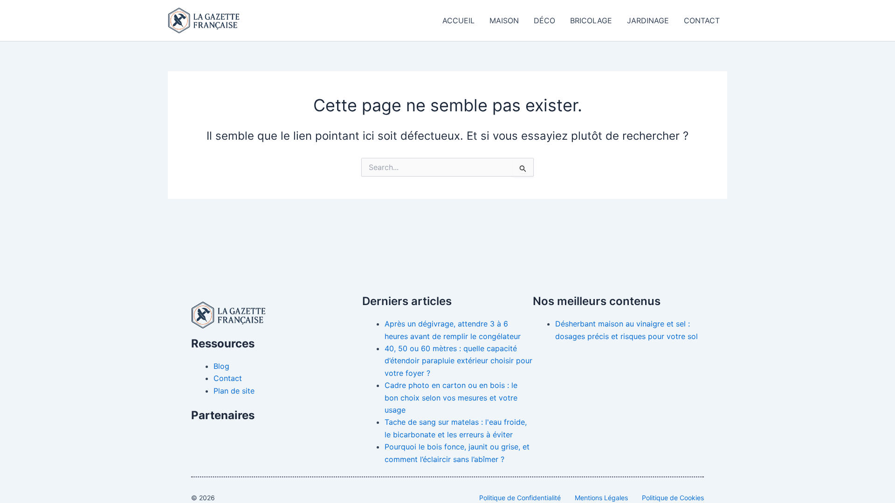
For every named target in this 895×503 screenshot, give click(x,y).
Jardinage (648, 20)
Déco (544, 20)
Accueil (458, 20)
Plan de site (234, 390)
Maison (504, 20)
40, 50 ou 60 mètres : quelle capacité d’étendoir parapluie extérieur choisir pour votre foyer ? (458, 361)
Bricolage (591, 20)
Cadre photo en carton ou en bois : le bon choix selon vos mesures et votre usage (451, 398)
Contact (702, 20)
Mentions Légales (601, 498)
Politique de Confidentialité (520, 498)
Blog (221, 366)
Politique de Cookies (673, 498)
